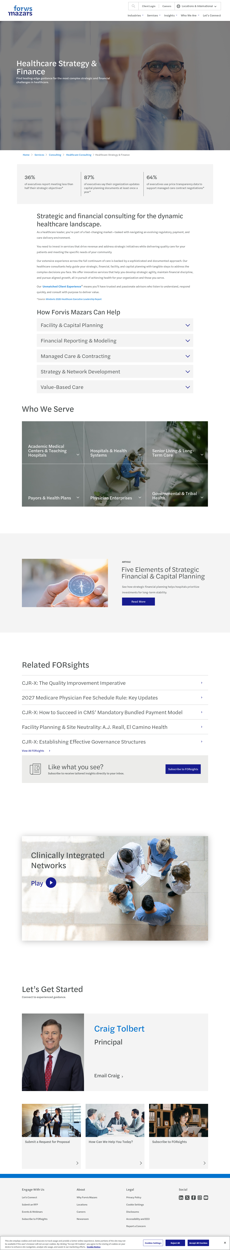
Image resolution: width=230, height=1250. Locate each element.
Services (39, 154)
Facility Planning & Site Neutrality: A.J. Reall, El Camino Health (95, 726)
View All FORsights (33, 750)
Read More (138, 601)
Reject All (175, 1242)
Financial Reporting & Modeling (78, 340)
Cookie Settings (135, 1204)
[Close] (225, 1242)
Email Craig (107, 1075)
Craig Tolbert (119, 1028)
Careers (166, 6)
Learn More (35, 458)
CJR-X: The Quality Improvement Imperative (74, 682)
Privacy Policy (133, 1197)
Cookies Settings (153, 1242)
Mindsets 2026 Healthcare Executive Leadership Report (74, 299)
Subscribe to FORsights (183, 769)
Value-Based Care (62, 386)
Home (26, 154)
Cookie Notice (93, 1246)
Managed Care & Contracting (75, 356)
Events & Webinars (32, 1211)
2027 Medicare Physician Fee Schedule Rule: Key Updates (90, 697)
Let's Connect (29, 1197)
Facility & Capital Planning (72, 325)
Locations (82, 1204)
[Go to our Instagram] (200, 1197)
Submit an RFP (30, 1204)
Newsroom (83, 1219)
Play (37, 882)
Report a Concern (136, 1226)
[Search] (133, 6)
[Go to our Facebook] (193, 1197)
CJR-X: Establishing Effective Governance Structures (84, 741)
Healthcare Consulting (78, 154)
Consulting (55, 154)
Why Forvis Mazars (87, 1197)
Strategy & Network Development (80, 371)
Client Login (148, 6)
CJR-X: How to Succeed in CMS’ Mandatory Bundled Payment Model (102, 712)
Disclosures (132, 1211)
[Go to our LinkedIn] (181, 1197)
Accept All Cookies (198, 1242)
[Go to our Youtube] (206, 1197)
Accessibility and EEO (138, 1219)
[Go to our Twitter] (187, 1197)
